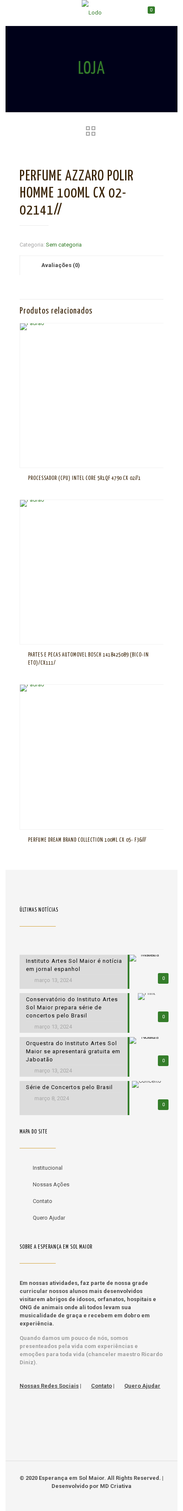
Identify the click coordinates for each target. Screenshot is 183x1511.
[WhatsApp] (80, 1498)
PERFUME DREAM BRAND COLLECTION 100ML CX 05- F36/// (87, 840)
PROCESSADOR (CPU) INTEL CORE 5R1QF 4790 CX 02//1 (84, 478)
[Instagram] (103, 1498)
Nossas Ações (51, 1184)
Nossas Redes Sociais (49, 1386)
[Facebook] (91, 1498)
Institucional (48, 1168)
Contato (42, 1201)
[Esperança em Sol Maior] (91, 13)
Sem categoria (64, 244)
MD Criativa (116, 1486)
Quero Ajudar (49, 1218)
